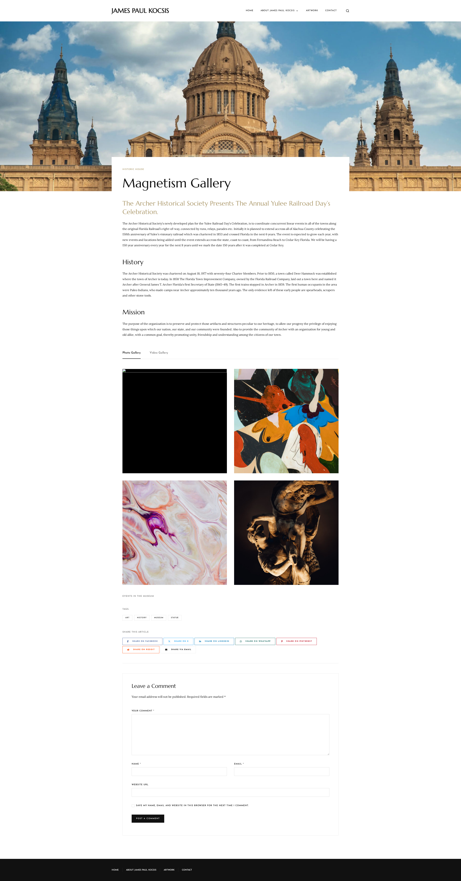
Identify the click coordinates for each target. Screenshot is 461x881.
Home (249, 11)
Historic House (133, 169)
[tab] (133, 353)
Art (127, 618)
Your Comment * (143, 711)
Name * (136, 764)
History (142, 618)
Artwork (312, 11)
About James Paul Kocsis (278, 11)
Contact (331, 11)
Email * (239, 764)
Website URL (140, 785)
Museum (158, 618)
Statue (175, 618)
